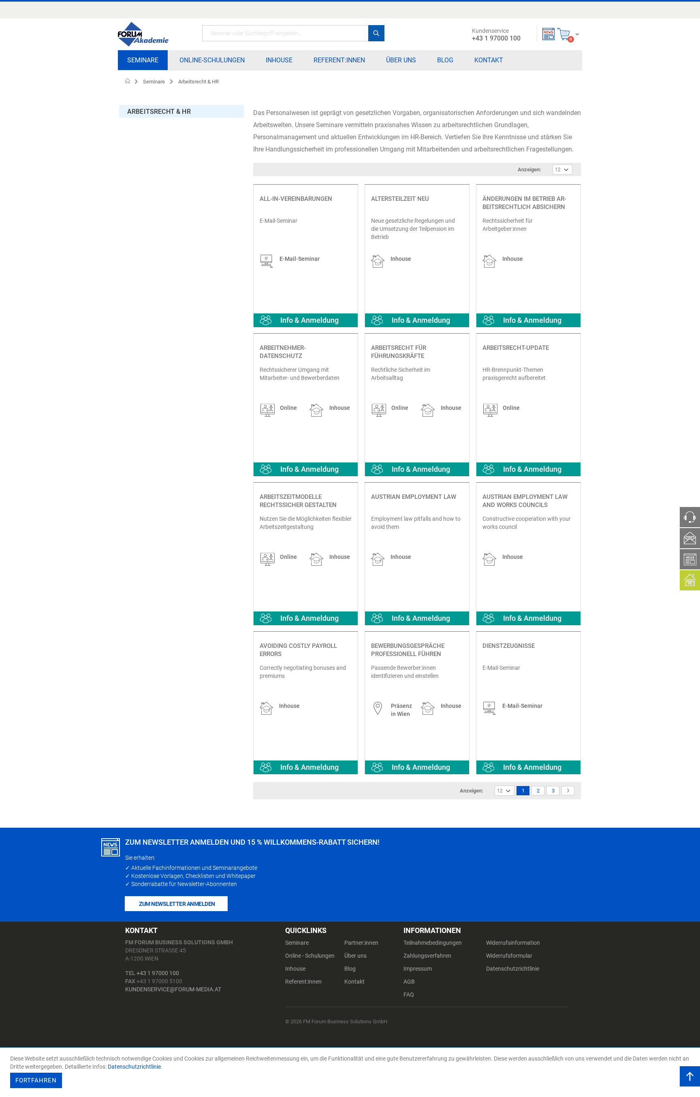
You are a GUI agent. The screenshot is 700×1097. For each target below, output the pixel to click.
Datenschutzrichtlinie (512, 968)
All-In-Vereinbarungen (296, 198)
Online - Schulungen (310, 955)
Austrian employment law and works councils (525, 501)
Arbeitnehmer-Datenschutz (283, 352)
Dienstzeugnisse (508, 646)
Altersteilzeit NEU (400, 198)
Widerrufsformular (509, 955)
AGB (409, 981)
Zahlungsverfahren (427, 955)
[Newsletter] (548, 34)
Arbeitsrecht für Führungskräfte (398, 352)
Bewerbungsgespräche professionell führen (407, 650)
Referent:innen (303, 981)
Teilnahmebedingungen (432, 942)
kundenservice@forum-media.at (173, 989)
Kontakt (354, 981)
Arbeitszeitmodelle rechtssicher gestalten (298, 501)
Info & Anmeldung (309, 320)
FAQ (408, 994)
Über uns (355, 955)
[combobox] (293, 33)
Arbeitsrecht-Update (515, 347)
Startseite (128, 82)
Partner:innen (361, 942)
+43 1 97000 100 (158, 973)
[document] (351, 1072)
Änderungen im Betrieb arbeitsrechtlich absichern (524, 203)
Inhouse (295, 968)
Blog (350, 968)
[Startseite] (143, 34)
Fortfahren (36, 1080)
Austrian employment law (413, 497)
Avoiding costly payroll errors (298, 650)
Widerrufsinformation (513, 942)
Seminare (154, 82)
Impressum (417, 968)
